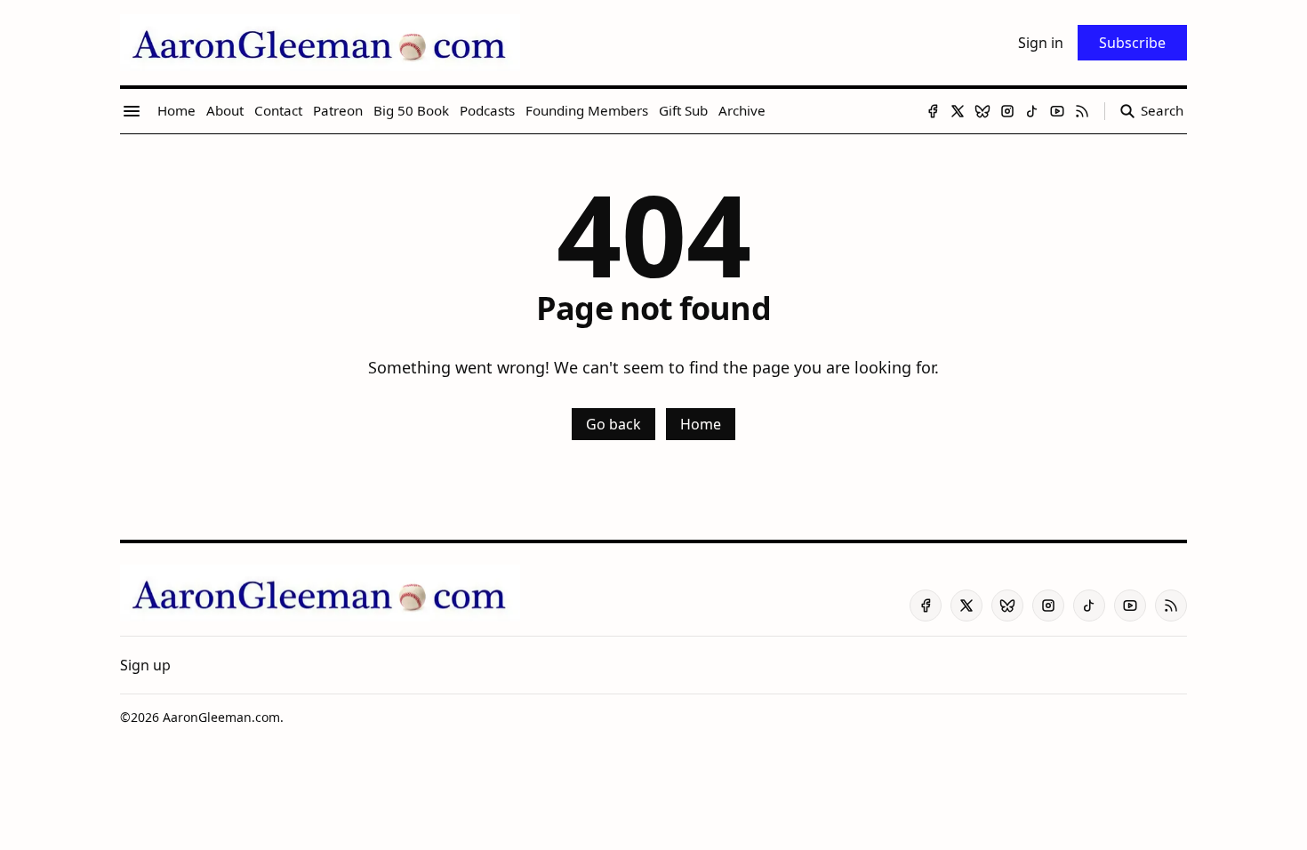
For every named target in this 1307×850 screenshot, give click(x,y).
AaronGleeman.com (221, 717)
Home (700, 424)
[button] (145, 665)
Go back (613, 424)
